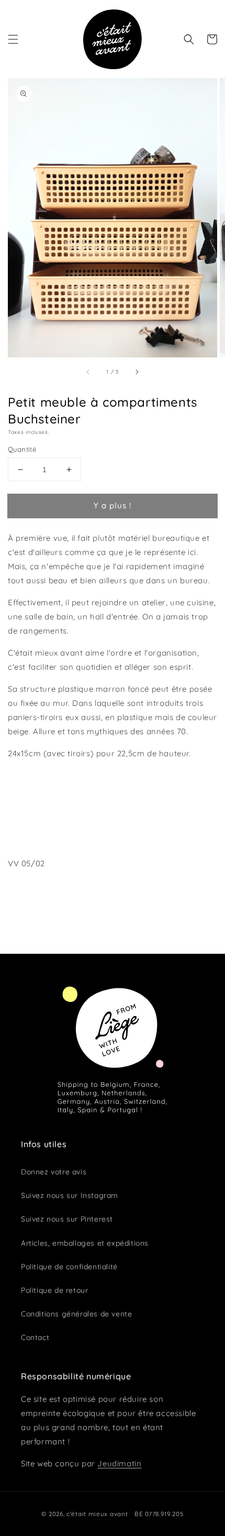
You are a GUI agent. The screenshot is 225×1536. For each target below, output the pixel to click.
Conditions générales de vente (76, 1314)
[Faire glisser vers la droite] (136, 371)
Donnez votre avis (53, 1171)
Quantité (22, 449)
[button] (13, 39)
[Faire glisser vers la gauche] (88, 371)
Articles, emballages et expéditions (85, 1243)
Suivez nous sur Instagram (69, 1195)
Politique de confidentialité (69, 1266)
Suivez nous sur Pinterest (67, 1219)
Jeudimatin (119, 1463)
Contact (35, 1337)
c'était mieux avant (97, 1514)
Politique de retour (54, 1290)
